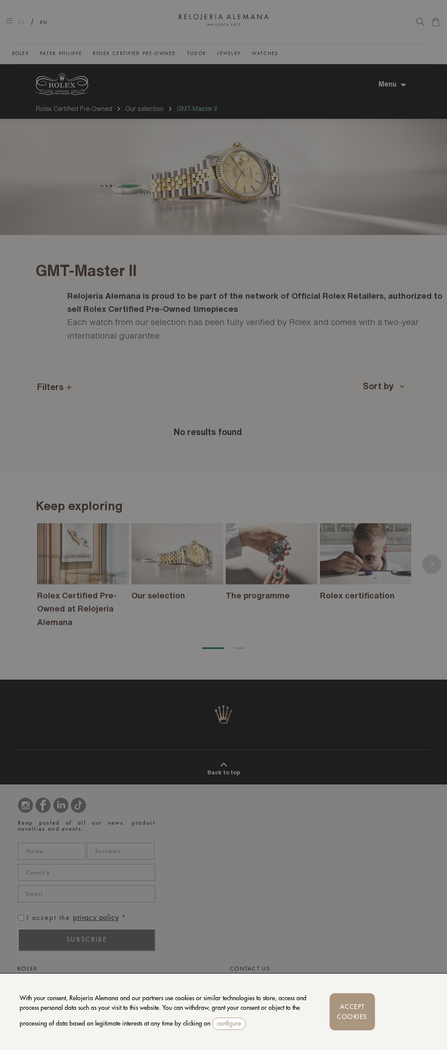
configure (229, 1023)
